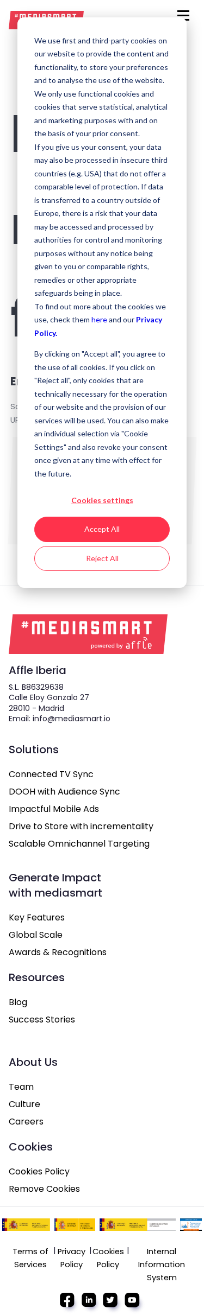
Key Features (37, 917)
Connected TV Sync (51, 774)
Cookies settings (102, 500)
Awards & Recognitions (58, 952)
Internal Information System (161, 1264)
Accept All (102, 528)
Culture (24, 1104)
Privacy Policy (71, 1258)
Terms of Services (30, 1258)
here (100, 319)
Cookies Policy (39, 1171)
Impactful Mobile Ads (54, 809)
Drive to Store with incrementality (81, 826)
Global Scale (36, 935)
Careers (26, 1121)
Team (21, 1087)
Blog (18, 1002)
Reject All (102, 558)
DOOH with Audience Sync (64, 791)
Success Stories (42, 1019)
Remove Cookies (44, 1189)
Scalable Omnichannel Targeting (79, 843)
